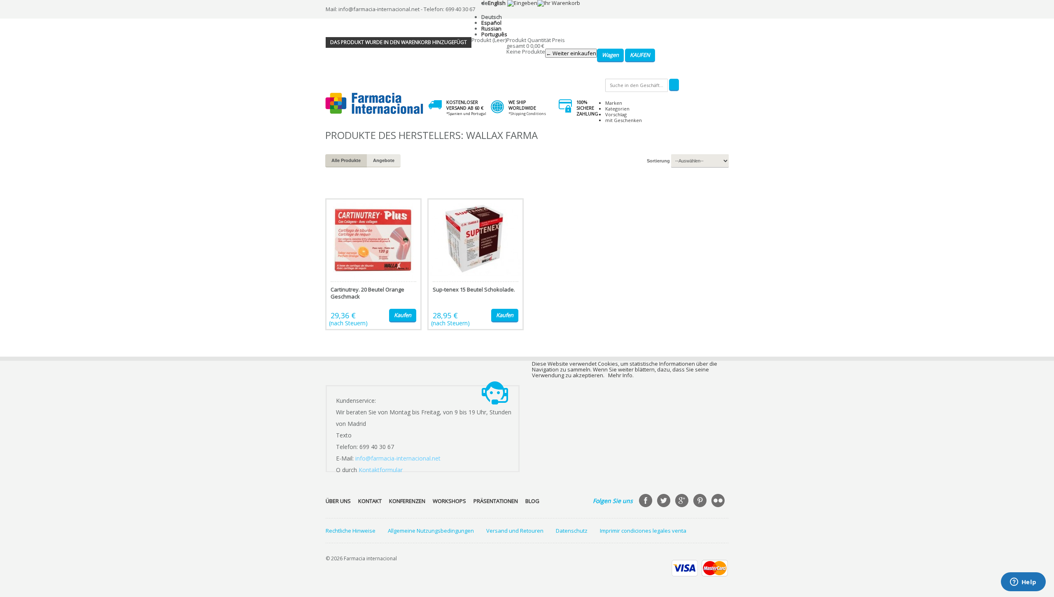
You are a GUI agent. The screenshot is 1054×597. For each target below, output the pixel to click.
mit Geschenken (623, 120)
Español (491, 22)
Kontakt (370, 501)
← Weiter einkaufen (571, 53)
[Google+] (682, 501)
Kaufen (402, 315)
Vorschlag (616, 114)
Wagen (610, 55)
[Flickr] (718, 501)
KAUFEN (640, 55)
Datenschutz (572, 531)
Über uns (338, 501)
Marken (613, 103)
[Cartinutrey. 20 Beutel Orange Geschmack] (373, 264)
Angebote (383, 160)
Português (494, 34)
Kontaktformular (381, 470)
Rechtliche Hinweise (350, 531)
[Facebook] (646, 501)
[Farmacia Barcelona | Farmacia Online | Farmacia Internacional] (374, 103)
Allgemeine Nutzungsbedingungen (431, 531)
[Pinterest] (700, 501)
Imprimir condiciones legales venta (643, 531)
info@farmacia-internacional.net (398, 458)
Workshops (449, 501)
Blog (532, 501)
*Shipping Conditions (527, 113)
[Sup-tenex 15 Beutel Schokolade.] (475, 264)
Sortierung (658, 160)
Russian (491, 28)
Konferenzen (407, 501)
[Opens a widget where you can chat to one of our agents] (1023, 582)
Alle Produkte (346, 160)
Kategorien (617, 109)
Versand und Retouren (514, 531)
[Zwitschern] (664, 501)
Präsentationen (495, 501)
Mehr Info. (621, 375)
